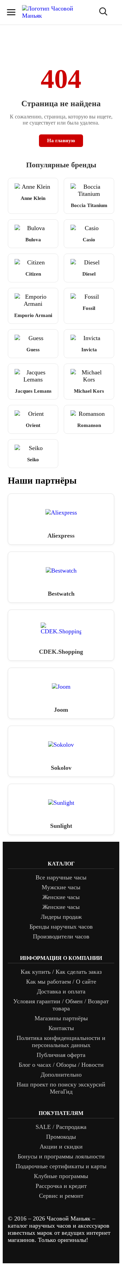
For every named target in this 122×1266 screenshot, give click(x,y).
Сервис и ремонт (61, 1195)
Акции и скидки (61, 1146)
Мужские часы (61, 887)
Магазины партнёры (61, 1018)
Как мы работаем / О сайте (61, 981)
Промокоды (61, 1136)
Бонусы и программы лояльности (61, 1156)
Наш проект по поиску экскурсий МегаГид (61, 1088)
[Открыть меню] (11, 12)
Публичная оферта (61, 1054)
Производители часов (61, 936)
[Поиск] (103, 12)
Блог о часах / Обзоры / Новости (61, 1064)
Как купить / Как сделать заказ (61, 971)
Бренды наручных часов (61, 926)
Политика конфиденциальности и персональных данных (61, 1041)
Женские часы (61, 897)
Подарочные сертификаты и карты (61, 1166)
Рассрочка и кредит (61, 1186)
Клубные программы (61, 1176)
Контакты (61, 1028)
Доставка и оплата (61, 991)
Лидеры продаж (61, 916)
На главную (61, 140)
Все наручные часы (61, 877)
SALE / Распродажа (61, 1126)
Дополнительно (61, 1074)
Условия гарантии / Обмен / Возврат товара (61, 1005)
